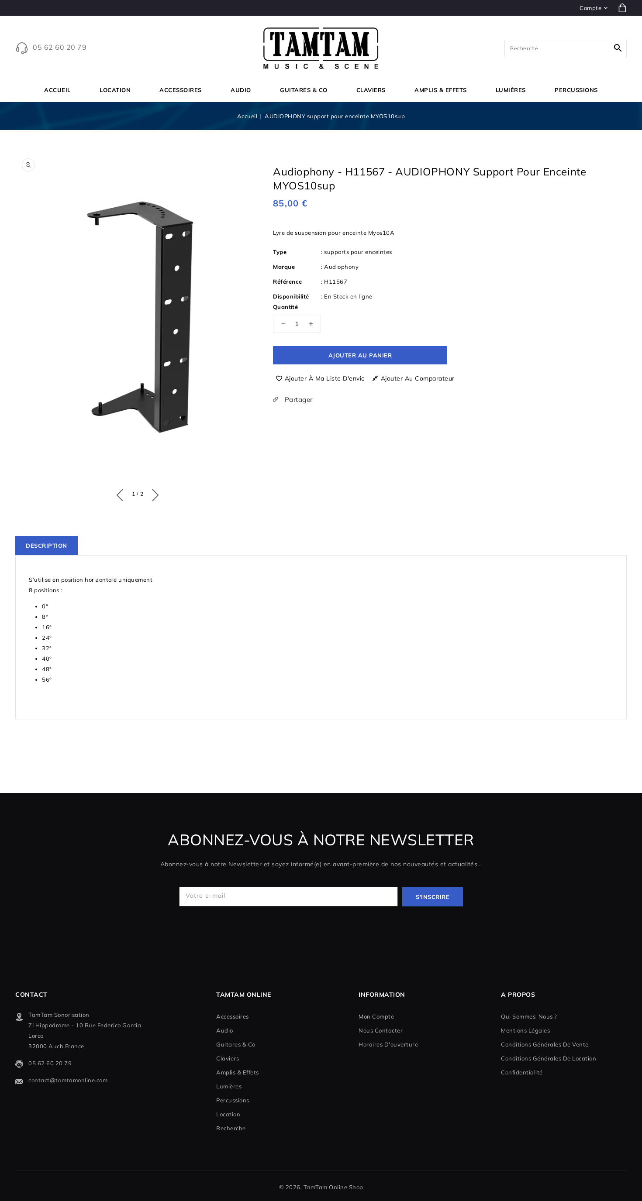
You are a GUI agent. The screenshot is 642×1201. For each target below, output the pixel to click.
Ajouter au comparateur (418, 378)
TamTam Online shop (333, 1187)
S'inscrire (432, 896)
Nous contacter (381, 1030)
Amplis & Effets (440, 89)
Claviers (371, 89)
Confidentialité (522, 1072)
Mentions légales (525, 1030)
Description (46, 545)
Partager (298, 399)
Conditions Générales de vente (545, 1044)
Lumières (511, 89)
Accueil (247, 116)
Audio (241, 89)
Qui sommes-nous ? (529, 1016)
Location (115, 89)
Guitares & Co (304, 89)
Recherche (231, 1128)
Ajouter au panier (360, 355)
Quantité (285, 306)
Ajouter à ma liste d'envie (325, 378)
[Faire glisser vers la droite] (153, 493)
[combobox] (565, 48)
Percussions (576, 89)
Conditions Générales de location (548, 1058)
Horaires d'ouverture (388, 1044)
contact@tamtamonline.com (67, 1080)
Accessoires (180, 89)
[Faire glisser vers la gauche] (122, 493)
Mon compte (376, 1016)
